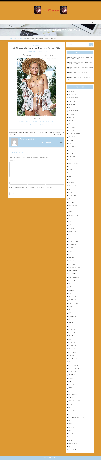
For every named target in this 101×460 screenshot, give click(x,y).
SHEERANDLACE (74, 394)
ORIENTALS (72, 345)
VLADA (71, 433)
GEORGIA (72, 212)
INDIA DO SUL (73, 235)
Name (11, 181)
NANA (71, 326)
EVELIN (71, 192)
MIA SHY (71, 310)
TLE (70, 420)
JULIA (70, 254)
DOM (70, 160)
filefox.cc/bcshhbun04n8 (36, 124)
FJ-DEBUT (72, 202)
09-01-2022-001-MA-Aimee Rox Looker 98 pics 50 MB (36, 48)
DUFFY (71, 166)
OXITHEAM (72, 349)
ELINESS (71, 182)
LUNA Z (71, 290)
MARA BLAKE (73, 296)
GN (70, 218)
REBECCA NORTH (74, 368)
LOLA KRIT (72, 287)
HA (70, 222)
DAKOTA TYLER (73, 150)
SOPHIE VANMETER (75, 401)
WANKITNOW (73, 443)
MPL (70, 319)
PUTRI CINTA (73, 358)
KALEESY (71, 261)
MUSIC (71, 323)
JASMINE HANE (73, 241)
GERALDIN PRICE (74, 215)
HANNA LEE (72, 228)
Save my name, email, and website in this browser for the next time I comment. (31, 187)
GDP (70, 208)
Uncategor (72, 427)
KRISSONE (72, 283)
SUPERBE (72, 414)
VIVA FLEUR (72, 430)
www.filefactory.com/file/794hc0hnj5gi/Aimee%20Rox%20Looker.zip (37, 121)
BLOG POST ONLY (74, 134)
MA (70, 293)
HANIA (71, 225)
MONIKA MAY (73, 316)
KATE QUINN (73, 270)
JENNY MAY (72, 244)
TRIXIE (71, 424)
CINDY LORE (72, 147)
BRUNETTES (72, 140)
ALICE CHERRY (73, 98)
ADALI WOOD (73, 91)
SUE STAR (72, 411)
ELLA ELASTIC (73, 186)
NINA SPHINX (73, 332)
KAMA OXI (72, 264)
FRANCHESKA (73, 205)
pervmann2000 (31, 51)
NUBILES (71, 336)
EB (70, 176)
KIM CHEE (72, 280)
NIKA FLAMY (73, 329)
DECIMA (71, 153)
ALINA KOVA (72, 101)
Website (48, 181)
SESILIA (71, 388)
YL (70, 446)
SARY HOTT (72, 384)
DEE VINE (72, 156)
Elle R (70, 189)
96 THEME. (53, 457)
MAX (70, 306)
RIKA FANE (72, 375)
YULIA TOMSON (73, 450)
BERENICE (72, 130)
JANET (71, 238)
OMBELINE (72, 342)
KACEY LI (71, 257)
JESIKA (71, 248)
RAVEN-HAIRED (73, 365)
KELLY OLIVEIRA (74, 277)
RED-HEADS (72, 371)
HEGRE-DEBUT (73, 231)
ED (70, 179)
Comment (12, 160)
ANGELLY (72, 114)
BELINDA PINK (73, 127)
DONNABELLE (73, 163)
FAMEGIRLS (72, 195)
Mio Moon (72, 313)
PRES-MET (72, 355)
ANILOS (71, 117)
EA (70, 173)
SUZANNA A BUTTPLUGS (76, 417)
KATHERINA (72, 274)
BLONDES (36, 45)
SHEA (70, 391)
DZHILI (71, 169)
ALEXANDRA (72, 94)
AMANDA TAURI (73, 111)
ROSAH (71, 378)
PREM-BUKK (72, 352)
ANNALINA (72, 120)
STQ (70, 407)
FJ (69, 199)
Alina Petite (72, 104)
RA (70, 362)
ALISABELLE (72, 107)
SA (70, 381)
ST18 (70, 404)
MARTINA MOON (74, 303)
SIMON (71, 398)
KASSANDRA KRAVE (75, 267)
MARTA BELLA (73, 300)
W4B (70, 440)
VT (70, 437)
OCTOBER (72, 339)
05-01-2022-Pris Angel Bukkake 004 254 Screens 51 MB (50, 133)
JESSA (70, 251)
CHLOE (71, 143)
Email (30, 181)
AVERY (71, 124)
